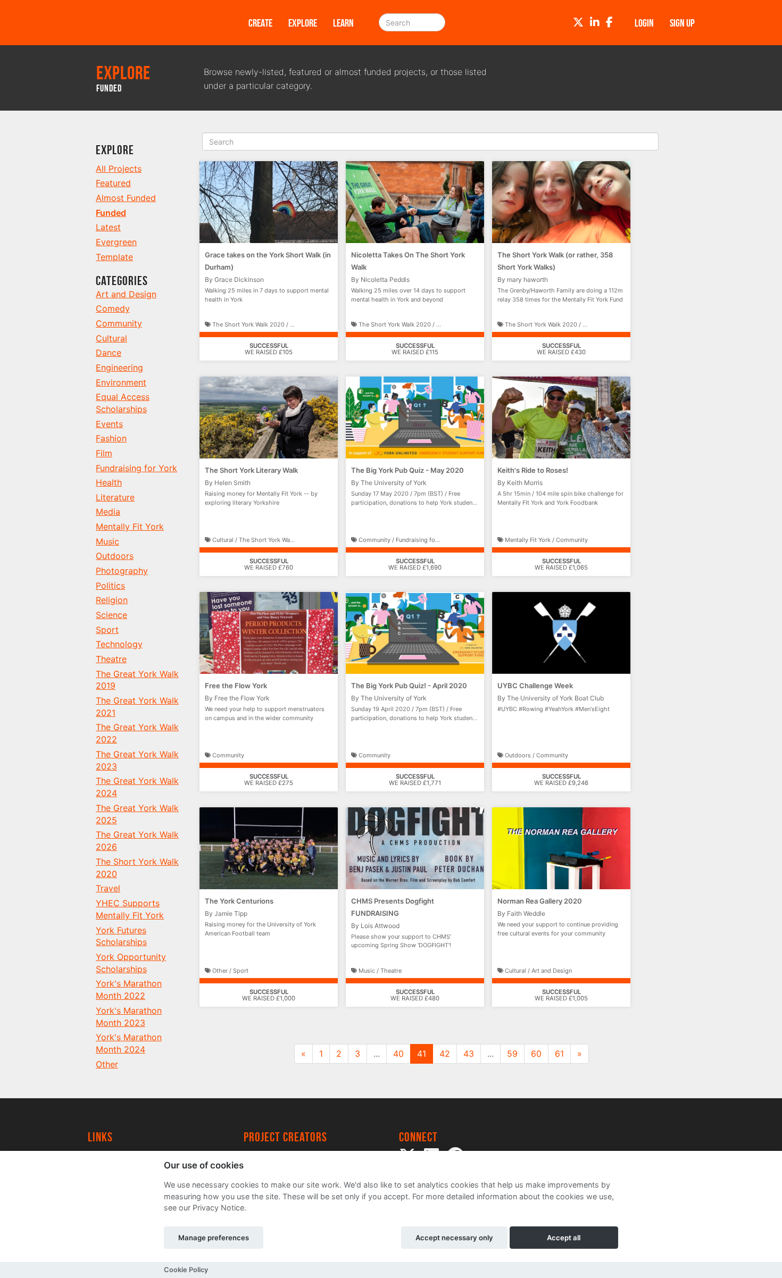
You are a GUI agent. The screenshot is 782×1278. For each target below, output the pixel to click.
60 (536, 1053)
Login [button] (644, 23)
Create (260, 23)
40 (398, 1053)
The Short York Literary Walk (251, 470)
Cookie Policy (186, 1270)
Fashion (111, 438)
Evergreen (116, 242)
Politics (110, 585)
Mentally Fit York (130, 526)
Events (109, 424)
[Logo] (154, 22)
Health (109, 482)
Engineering (119, 367)
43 (468, 1053)
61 (559, 1053)
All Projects (119, 168)
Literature (115, 497)
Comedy (113, 308)
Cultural (111, 338)
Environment (121, 382)
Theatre (111, 659)
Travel (108, 888)
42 (444, 1053)
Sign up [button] (682, 23)
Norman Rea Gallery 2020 (539, 901)
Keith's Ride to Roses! (532, 470)
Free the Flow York (236, 685)
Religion (112, 600)
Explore (302, 23)
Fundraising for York (136, 468)
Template (114, 257)
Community (119, 323)
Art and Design (126, 294)
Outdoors (115, 555)
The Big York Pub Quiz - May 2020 (407, 470)
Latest (108, 227)
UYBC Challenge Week (535, 685)
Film (104, 453)
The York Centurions (239, 901)
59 (512, 1053)
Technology (119, 644)
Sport (107, 629)
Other (107, 1064)
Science (111, 614)
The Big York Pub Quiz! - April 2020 (409, 685)
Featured (113, 183)
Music (107, 541)
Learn (343, 23)
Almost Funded (126, 198)
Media (108, 511)
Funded (111, 212)
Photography (122, 570)
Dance (108, 352)
